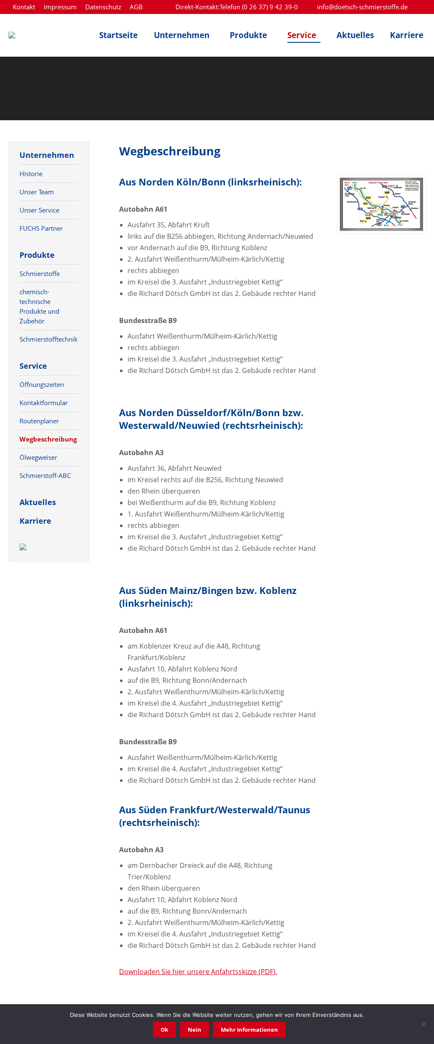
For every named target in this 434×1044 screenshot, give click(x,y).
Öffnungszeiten (41, 384)
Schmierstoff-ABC (45, 475)
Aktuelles (37, 502)
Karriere (35, 521)
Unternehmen (46, 155)
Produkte (37, 255)
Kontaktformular (43, 402)
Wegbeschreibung (48, 439)
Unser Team (36, 192)
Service (33, 366)
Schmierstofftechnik (48, 339)
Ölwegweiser (38, 457)
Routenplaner (39, 421)
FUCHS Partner (41, 228)
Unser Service (39, 210)
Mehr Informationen (249, 1029)
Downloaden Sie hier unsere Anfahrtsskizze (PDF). (198, 971)
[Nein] (423, 1024)
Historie (30, 173)
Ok (164, 1029)
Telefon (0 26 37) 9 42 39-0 (259, 7)
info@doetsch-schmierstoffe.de (362, 7)
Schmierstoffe (39, 273)
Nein (194, 1029)
